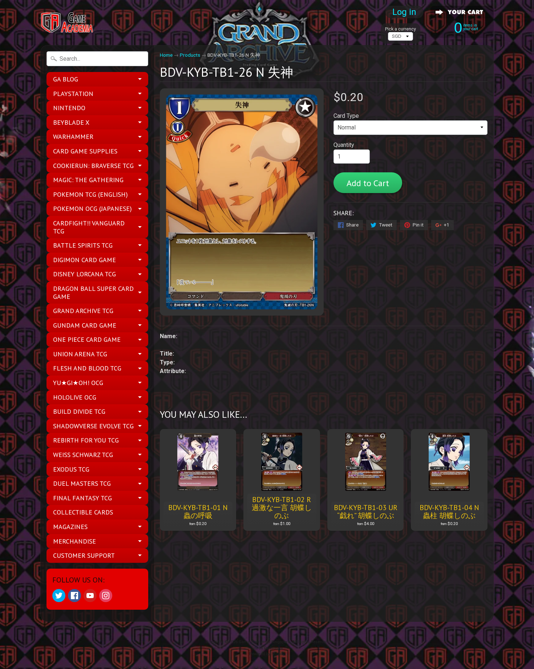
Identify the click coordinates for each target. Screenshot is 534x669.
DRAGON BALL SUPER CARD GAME (93, 292)
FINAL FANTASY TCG (82, 498)
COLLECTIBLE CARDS (83, 512)
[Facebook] (74, 595)
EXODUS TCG (71, 469)
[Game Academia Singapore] (67, 22)
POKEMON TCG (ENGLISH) (90, 194)
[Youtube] (90, 595)
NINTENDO (69, 108)
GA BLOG (65, 79)
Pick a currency (400, 29)
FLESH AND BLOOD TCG (87, 368)
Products (190, 55)
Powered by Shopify (267, 654)
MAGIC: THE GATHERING (88, 180)
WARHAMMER (73, 136)
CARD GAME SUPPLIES (85, 151)
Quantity (343, 144)
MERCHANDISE (74, 541)
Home (166, 55)
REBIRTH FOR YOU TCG (86, 440)
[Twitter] (58, 595)
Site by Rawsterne (267, 648)
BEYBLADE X (71, 122)
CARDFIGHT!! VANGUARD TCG (89, 227)
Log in (404, 12)
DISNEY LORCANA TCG (84, 274)
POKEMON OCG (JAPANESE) (92, 208)
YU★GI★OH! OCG (78, 382)
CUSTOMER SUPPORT (84, 555)
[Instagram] (105, 595)
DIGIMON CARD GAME (84, 260)
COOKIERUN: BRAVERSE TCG (93, 165)
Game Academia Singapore (264, 642)
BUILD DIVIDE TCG (79, 411)
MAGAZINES (70, 526)
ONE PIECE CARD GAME (87, 339)
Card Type (346, 115)
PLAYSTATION (73, 93)
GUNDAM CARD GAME (84, 325)
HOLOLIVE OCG (74, 397)
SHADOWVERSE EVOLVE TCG (93, 426)
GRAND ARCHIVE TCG (83, 311)
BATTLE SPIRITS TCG (83, 245)
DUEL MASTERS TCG (82, 483)
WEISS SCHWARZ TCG (83, 454)
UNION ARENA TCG (80, 354)
